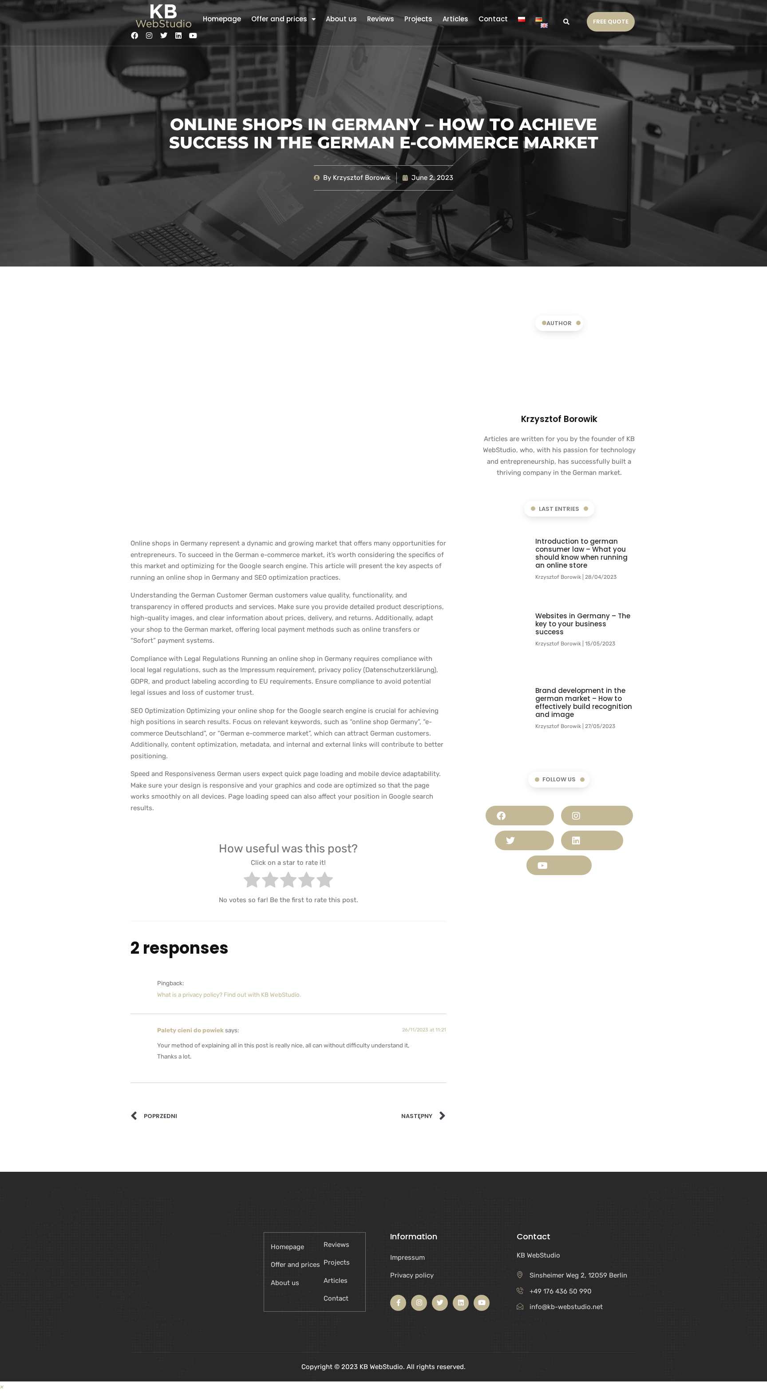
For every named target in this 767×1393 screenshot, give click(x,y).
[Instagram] (149, 35)
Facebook (525, 815)
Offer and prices (279, 19)
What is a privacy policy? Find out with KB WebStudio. (229, 994)
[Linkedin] (178, 35)
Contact (493, 19)
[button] (566, 21)
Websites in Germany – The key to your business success (582, 624)
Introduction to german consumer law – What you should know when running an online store (581, 553)
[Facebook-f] (398, 1303)
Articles (455, 19)
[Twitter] (163, 35)
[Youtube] (193, 35)
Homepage (222, 19)
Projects (418, 19)
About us (341, 19)
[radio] (252, 882)
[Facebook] (134, 35)
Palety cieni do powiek (190, 1030)
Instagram (602, 815)
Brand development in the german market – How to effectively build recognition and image (583, 702)
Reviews (380, 19)
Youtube (565, 865)
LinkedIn (597, 840)
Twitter (530, 840)
